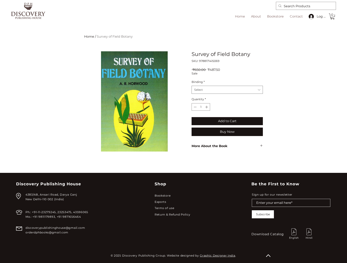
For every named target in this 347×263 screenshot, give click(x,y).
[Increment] (206, 106)
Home (89, 36)
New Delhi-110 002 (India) (45, 199)
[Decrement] (194, 106)
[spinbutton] (200, 106)
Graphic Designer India (217, 255)
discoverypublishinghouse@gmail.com (55, 228)
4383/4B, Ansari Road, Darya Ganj (51, 194)
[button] (332, 16)
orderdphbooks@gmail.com (47, 232)
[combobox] (227, 90)
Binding (198, 82)
